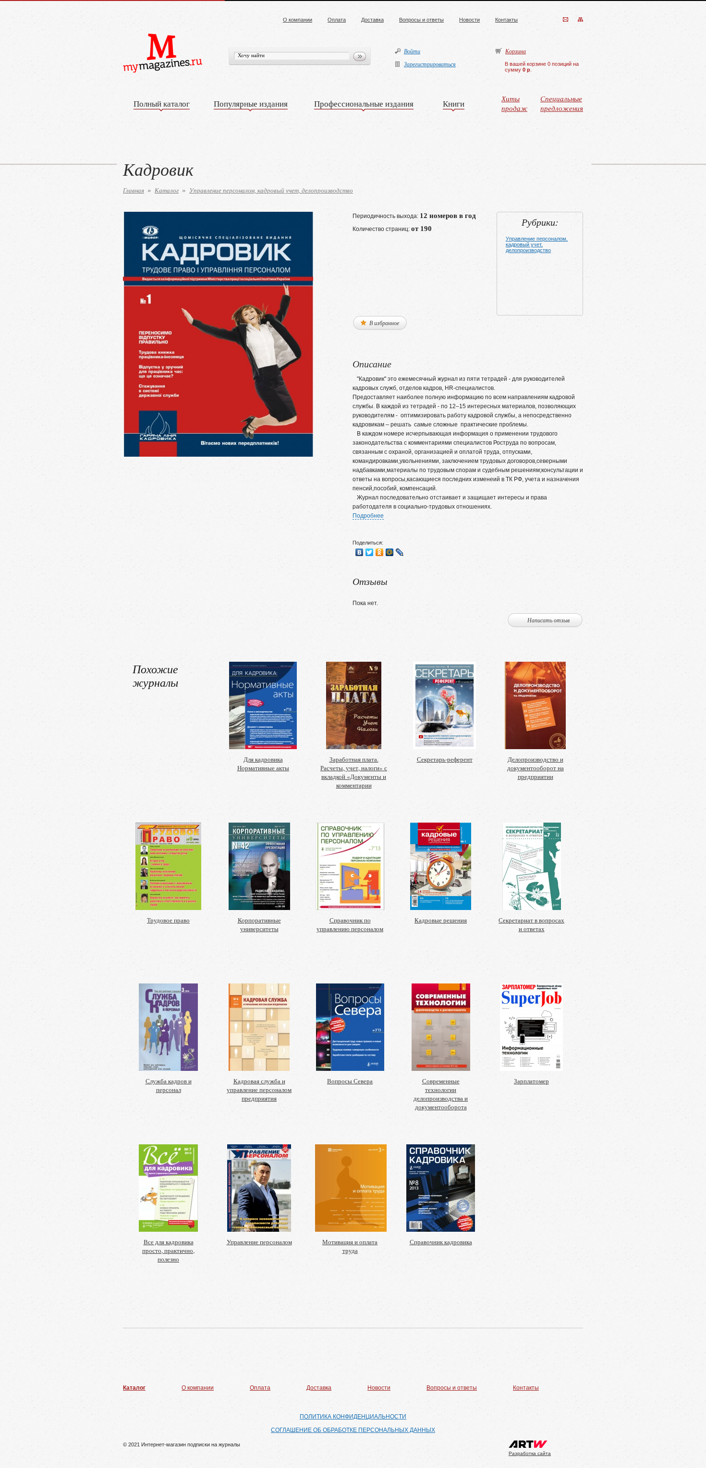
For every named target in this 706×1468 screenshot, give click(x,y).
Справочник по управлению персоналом (349, 924)
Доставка (372, 20)
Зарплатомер (531, 1081)
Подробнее (368, 515)
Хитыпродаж (514, 103)
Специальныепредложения (561, 103)
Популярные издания (251, 103)
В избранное (383, 323)
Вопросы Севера (350, 1081)
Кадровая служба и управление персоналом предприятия (259, 1090)
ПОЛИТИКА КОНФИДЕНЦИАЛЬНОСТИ (353, 1416)
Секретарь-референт (445, 759)
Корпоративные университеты (259, 924)
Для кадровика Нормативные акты (263, 763)
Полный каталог (162, 103)
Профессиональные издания (364, 103)
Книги (453, 103)
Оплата (337, 20)
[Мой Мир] (390, 552)
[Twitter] (370, 552)
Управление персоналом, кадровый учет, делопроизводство (271, 190)
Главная (133, 190)
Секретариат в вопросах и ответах (531, 924)
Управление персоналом (259, 1241)
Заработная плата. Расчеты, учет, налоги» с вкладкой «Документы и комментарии (353, 772)
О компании (297, 20)
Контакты (506, 20)
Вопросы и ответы (421, 20)
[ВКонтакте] (359, 552)
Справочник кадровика (441, 1241)
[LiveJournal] (400, 552)
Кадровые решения (440, 920)
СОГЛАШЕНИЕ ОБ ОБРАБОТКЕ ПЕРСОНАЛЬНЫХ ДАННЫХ (353, 1430)
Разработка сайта (530, 1453)
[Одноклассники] (380, 552)
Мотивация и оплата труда (349, 1246)
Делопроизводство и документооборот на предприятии (535, 768)
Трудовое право (168, 920)
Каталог (167, 190)
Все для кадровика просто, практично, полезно (168, 1250)
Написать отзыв (548, 620)
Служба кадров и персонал (169, 1085)
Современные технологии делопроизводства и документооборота (441, 1094)
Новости (469, 20)
